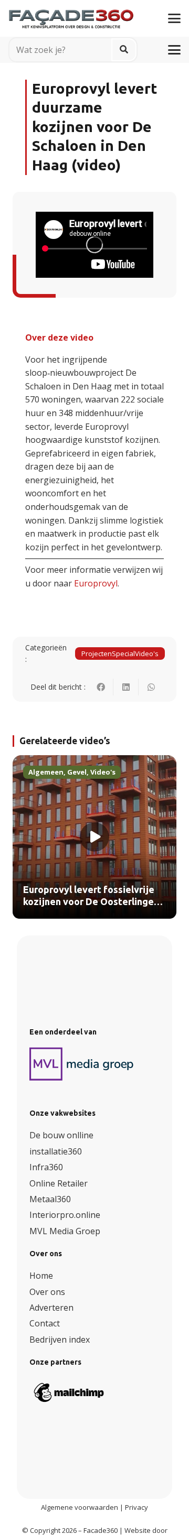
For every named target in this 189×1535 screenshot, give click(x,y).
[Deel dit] (100, 687)
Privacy (136, 1507)
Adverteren (51, 1307)
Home (41, 1275)
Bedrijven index (59, 1339)
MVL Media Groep (64, 1231)
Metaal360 (50, 1199)
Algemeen (46, 772)
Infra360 (46, 1167)
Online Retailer (58, 1183)
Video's (147, 653)
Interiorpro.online (64, 1215)
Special (123, 653)
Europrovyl (96, 583)
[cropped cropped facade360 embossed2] (71, 14)
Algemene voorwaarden (79, 1507)
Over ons (47, 1292)
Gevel (77, 772)
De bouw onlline (61, 1135)
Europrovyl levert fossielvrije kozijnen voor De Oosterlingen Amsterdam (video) (91, 902)
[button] (174, 18)
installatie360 (55, 1151)
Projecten (96, 653)
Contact (44, 1323)
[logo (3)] (81, 1064)
